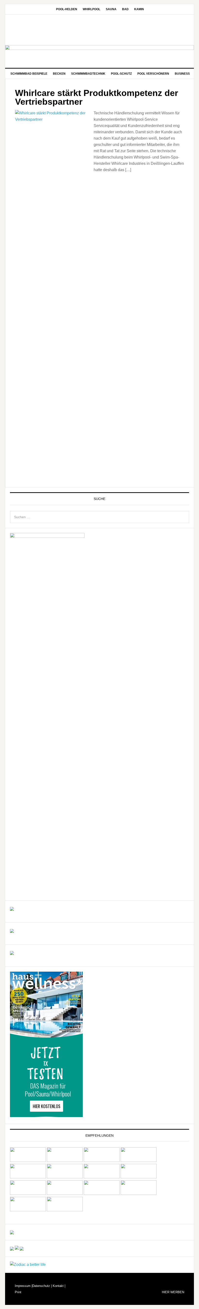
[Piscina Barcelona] (12, 953)
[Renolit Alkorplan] (12, 1232)
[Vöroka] (65, 1193)
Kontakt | (58, 1286)
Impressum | (23, 1286)
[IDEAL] (139, 1160)
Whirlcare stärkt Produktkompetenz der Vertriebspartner (96, 97)
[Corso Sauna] (22, 1248)
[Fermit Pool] (102, 1160)
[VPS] (102, 1193)
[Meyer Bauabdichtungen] (65, 1177)
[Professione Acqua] (12, 930)
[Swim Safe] (28, 1193)
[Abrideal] (28, 1160)
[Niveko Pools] (102, 1177)
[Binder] (65, 1160)
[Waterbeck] (139, 1193)
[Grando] (28, 1177)
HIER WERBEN (173, 1292)
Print (18, 1292)
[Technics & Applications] (12, 908)
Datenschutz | (42, 1286)
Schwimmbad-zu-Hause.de (99, 30)
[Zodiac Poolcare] (28, 1264)
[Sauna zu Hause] (65, 1210)
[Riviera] (139, 1177)
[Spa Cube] (12, 1248)
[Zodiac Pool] (28, 1210)
